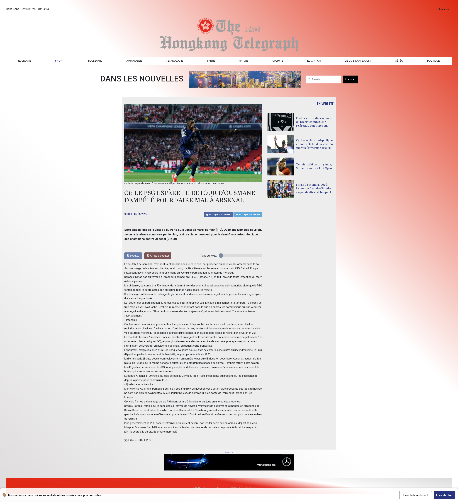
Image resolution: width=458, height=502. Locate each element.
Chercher (350, 79)
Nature (243, 60)
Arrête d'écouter (159, 255)
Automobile (134, 60)
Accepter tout (444, 495)
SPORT (128, 214)
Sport (59, 60)
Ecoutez (134, 255)
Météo (399, 60)
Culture (277, 60)
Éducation (314, 60)
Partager (220, 214)
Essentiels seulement (415, 495)
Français (444, 9)
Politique (433, 60)
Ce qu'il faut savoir (358, 60)
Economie (24, 60)
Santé (211, 60)
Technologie (174, 60)
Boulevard (95, 60)
